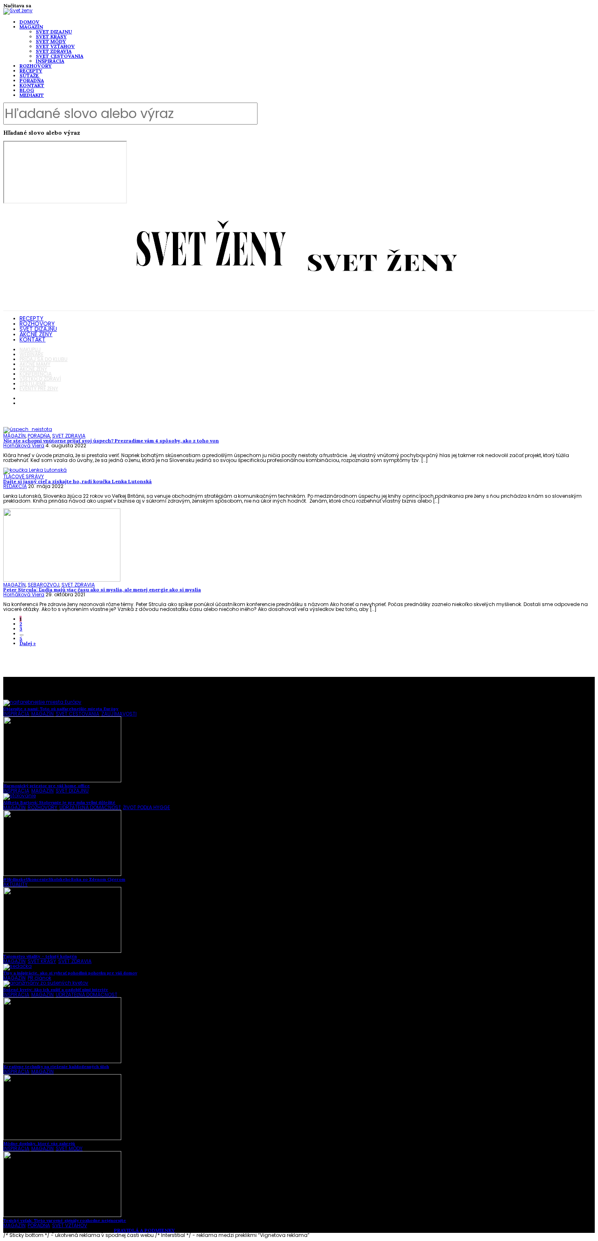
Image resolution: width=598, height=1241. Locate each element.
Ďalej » (28, 643)
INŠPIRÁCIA (50, 61)
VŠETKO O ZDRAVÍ (40, 378)
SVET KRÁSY (51, 36)
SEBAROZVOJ (43, 584)
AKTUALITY (15, 884)
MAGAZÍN (31, 27)
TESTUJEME (33, 383)
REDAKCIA (15, 486)
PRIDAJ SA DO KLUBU (44, 359)
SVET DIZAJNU (54, 31)
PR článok (39, 977)
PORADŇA (32, 80)
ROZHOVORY (36, 66)
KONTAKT (32, 85)
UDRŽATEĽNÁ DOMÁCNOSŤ (90, 807)
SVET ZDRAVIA (54, 51)
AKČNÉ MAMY (35, 364)
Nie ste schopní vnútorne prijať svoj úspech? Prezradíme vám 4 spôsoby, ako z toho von (111, 441)
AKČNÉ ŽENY (36, 334)
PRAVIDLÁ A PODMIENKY (144, 1230)
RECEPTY (31, 71)
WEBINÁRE (32, 354)
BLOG (27, 90)
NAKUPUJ (30, 349)
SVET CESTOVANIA (59, 56)
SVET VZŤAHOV (55, 46)
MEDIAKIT (32, 95)
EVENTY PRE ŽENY (39, 388)
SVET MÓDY (51, 41)
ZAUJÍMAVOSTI (119, 713)
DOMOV (29, 22)
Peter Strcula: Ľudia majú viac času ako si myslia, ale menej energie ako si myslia (102, 590)
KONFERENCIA (36, 373)
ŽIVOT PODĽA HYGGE (146, 807)
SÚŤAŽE (29, 75)
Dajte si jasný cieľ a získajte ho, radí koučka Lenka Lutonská (77, 481)
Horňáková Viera (23, 445)
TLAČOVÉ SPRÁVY (23, 476)
